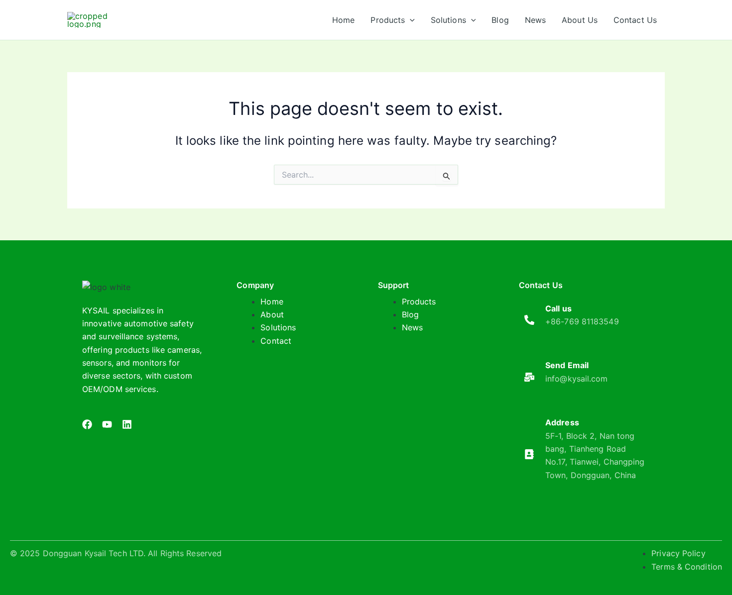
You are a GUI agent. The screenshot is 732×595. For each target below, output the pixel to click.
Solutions (278, 327)
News (412, 327)
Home (271, 301)
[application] (410, 20)
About (272, 314)
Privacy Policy (678, 553)
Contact (275, 341)
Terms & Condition (686, 567)
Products (419, 301)
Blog (410, 314)
